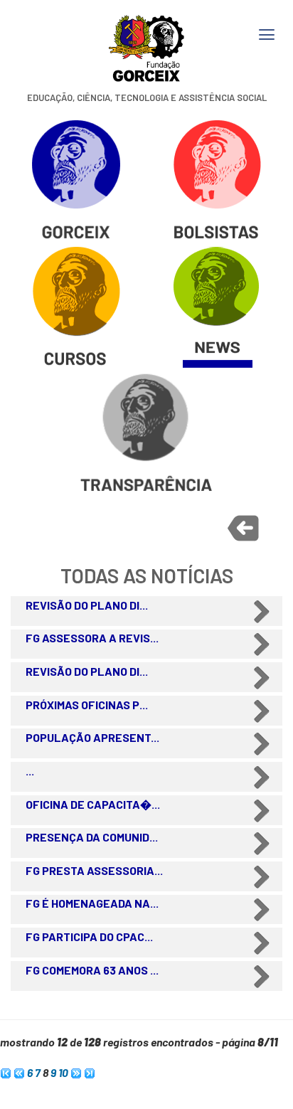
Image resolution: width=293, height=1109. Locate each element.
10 (63, 1072)
